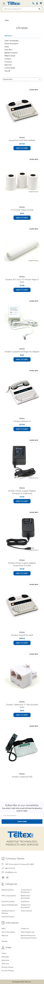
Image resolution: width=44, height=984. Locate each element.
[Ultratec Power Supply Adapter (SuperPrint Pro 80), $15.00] (22, 533)
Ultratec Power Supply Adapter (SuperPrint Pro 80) (22, 564)
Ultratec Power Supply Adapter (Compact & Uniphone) (22, 492)
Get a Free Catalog (8, 932)
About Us (5, 935)
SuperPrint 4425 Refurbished (22, 140)
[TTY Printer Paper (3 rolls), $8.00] (22, 180)
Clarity (6, 47)
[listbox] (22, 79)
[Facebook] (3, 877)
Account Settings (8, 971)
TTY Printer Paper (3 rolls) (22, 210)
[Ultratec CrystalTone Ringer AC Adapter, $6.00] (22, 322)
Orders (4, 953)
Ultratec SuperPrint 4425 (22, 635)
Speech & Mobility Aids (10, 905)
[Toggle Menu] (4, 3)
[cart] (41, 3)
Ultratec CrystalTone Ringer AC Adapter (22, 352)
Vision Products (26, 911)
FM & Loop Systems (9, 896)
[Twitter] (7, 877)
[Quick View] (37, 89)
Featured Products (8, 917)
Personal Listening (8, 901)
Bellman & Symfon (11, 53)
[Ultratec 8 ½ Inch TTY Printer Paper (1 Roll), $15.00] (22, 250)
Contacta (7, 59)
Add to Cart (22, 148)
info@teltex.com (11, 872)
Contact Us (25, 929)
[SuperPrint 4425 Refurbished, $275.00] (22, 111)
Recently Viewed (7, 967)
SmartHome (25, 901)
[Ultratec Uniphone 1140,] (22, 747)
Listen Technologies (11, 41)
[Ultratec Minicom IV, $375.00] (22, 392)
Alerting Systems (8, 890)
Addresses (5, 960)
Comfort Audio (9, 68)
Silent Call (7, 65)
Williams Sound (9, 56)
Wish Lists (5, 964)
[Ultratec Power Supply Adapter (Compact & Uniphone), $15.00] (22, 461)
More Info (35, 90)
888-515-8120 (10, 868)
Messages (5, 957)
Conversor (8, 62)
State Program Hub (27, 932)
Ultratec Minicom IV (22, 421)
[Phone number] (34, 3)
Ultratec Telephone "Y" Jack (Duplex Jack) (22, 706)
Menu (3, 929)
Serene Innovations (11, 44)
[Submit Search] (39, 9)
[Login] (37, 3)
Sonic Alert (8, 50)
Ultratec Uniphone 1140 (22, 777)
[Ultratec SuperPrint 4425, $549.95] (22, 606)
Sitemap (4, 941)
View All (7, 71)
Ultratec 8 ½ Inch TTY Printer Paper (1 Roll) (22, 281)
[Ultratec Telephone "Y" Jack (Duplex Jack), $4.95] (22, 675)
